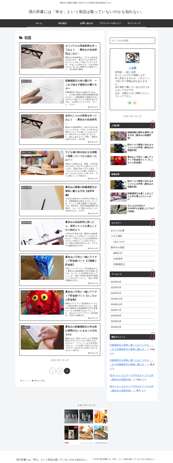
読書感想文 (119, 264)
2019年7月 (116, 310)
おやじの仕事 (117, 230)
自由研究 (118, 258)
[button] (152, 40)
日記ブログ (119, 242)
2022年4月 (116, 293)
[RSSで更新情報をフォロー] (135, 103)
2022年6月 (116, 282)
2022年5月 (116, 287)
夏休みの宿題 (117, 247)
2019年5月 (116, 321)
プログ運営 (116, 236)
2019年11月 (116, 304)
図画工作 (118, 253)
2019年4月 (116, 327)
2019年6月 (116, 315)
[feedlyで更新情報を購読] (130, 103)
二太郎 (132, 67)
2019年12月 (117, 299)
